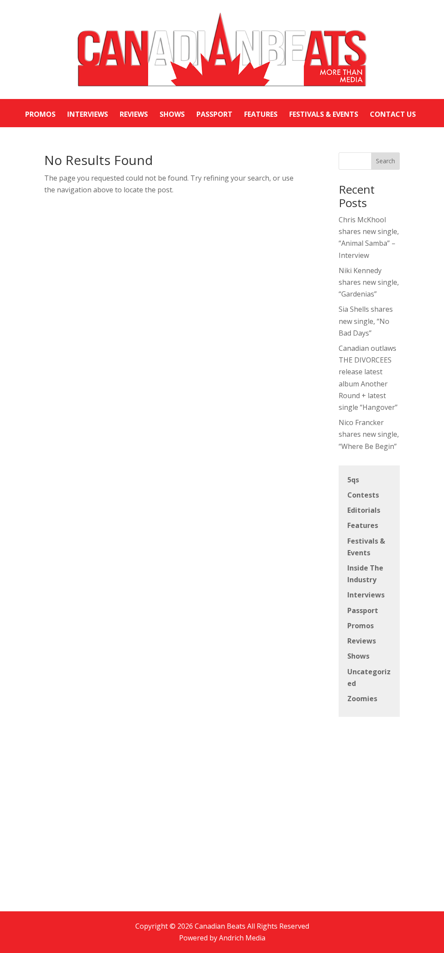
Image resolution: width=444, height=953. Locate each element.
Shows (358, 656)
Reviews (361, 641)
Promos (360, 625)
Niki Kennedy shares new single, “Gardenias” (369, 282)
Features (362, 525)
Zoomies (362, 698)
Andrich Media (242, 938)
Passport (362, 610)
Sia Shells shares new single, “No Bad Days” (366, 320)
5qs (353, 480)
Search (385, 161)
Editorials (363, 510)
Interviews (366, 595)
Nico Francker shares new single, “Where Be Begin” (369, 434)
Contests (363, 495)
